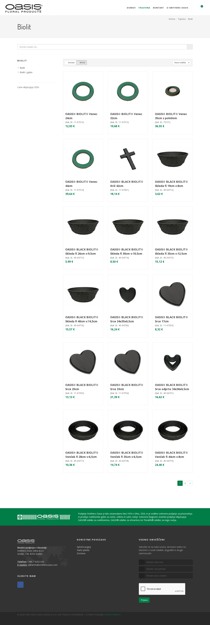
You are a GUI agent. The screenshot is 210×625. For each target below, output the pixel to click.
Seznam (71, 62)
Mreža (82, 62)
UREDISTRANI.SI (112, 614)
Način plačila (83, 550)
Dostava (81, 553)
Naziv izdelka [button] (180, 62)
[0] (200, 7)
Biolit (190, 19)
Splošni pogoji (84, 546)
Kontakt (158, 7)
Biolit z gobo (26, 72)
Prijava (144, 600)
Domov (131, 7)
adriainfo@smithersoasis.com (42, 564)
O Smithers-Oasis (177, 7)
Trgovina (144, 7)
